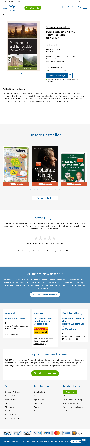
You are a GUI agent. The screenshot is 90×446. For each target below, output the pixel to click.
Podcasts (38, 403)
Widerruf (59, 441)
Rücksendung (40, 344)
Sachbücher (10, 400)
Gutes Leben (39, 396)
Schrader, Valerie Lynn (58, 27)
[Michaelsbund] (9, 9)
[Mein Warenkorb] (79, 7)
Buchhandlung (69, 411)
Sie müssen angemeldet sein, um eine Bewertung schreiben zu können (45, 251)
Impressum (8, 441)
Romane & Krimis (12, 392)
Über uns (67, 396)
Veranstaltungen (70, 403)
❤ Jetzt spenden (33, 8)
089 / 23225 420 (71, 339)
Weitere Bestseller (45, 198)
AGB (66, 441)
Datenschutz (19, 441)
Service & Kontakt (80, 2)
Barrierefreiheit (47, 441)
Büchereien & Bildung (72, 400)
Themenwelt (10, 407)
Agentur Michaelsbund (73, 407)
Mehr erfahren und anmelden (45, 294)
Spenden (70, 392)
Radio (36, 407)
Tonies (8, 403)
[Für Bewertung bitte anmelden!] (52, 45)
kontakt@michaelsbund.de (16, 326)
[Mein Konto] (68, 7)
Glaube (8, 411)
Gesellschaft (39, 392)
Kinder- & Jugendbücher (16, 396)
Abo (36, 411)
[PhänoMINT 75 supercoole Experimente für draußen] (16, 164)
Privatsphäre (32, 441)
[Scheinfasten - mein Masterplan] (74, 164)
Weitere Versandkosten (44, 338)
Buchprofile (10, 415)
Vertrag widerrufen (78, 441)
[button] (31, 189)
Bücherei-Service (12, 418)
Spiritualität (39, 400)
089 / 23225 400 (14, 329)
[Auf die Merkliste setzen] (70, 75)
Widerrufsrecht (40, 341)
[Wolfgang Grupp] (45, 164)
